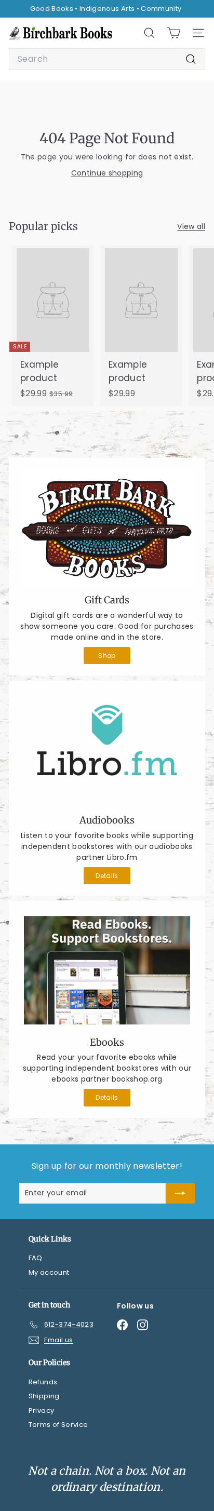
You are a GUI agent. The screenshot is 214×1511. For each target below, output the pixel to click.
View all (191, 226)
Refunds (43, 1382)
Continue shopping (107, 173)
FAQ (36, 1258)
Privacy (41, 1410)
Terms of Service (58, 1424)
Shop (106, 655)
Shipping (44, 1396)
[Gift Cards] (107, 527)
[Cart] (174, 33)
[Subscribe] (180, 1193)
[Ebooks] (107, 970)
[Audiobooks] (107, 749)
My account (49, 1272)
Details (107, 875)
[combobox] (107, 59)
